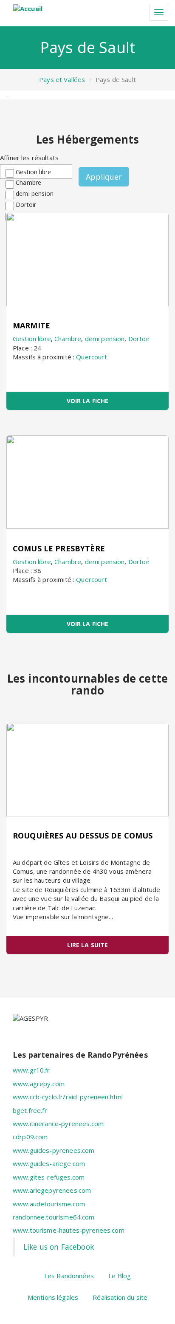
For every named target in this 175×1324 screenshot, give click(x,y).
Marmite (31, 325)
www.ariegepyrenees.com (52, 1190)
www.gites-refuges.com (49, 1177)
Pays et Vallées (62, 79)
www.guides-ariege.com (49, 1163)
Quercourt (91, 357)
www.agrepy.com (39, 1083)
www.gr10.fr (31, 1070)
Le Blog (119, 1275)
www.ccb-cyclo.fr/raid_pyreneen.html (68, 1097)
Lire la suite (87, 945)
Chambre (28, 182)
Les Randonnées (69, 1275)
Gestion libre (33, 172)
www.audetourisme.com (49, 1204)
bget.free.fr (30, 1110)
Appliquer (104, 177)
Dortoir (26, 204)
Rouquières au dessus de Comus (82, 835)
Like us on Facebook (58, 1247)
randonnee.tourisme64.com (54, 1217)
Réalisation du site (120, 1297)
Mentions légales (53, 1297)
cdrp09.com (30, 1136)
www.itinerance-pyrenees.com (58, 1123)
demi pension (35, 193)
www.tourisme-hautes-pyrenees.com (68, 1230)
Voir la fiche (88, 401)
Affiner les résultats (29, 157)
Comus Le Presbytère (59, 548)
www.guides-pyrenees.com (53, 1150)
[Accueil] (27, 9)
